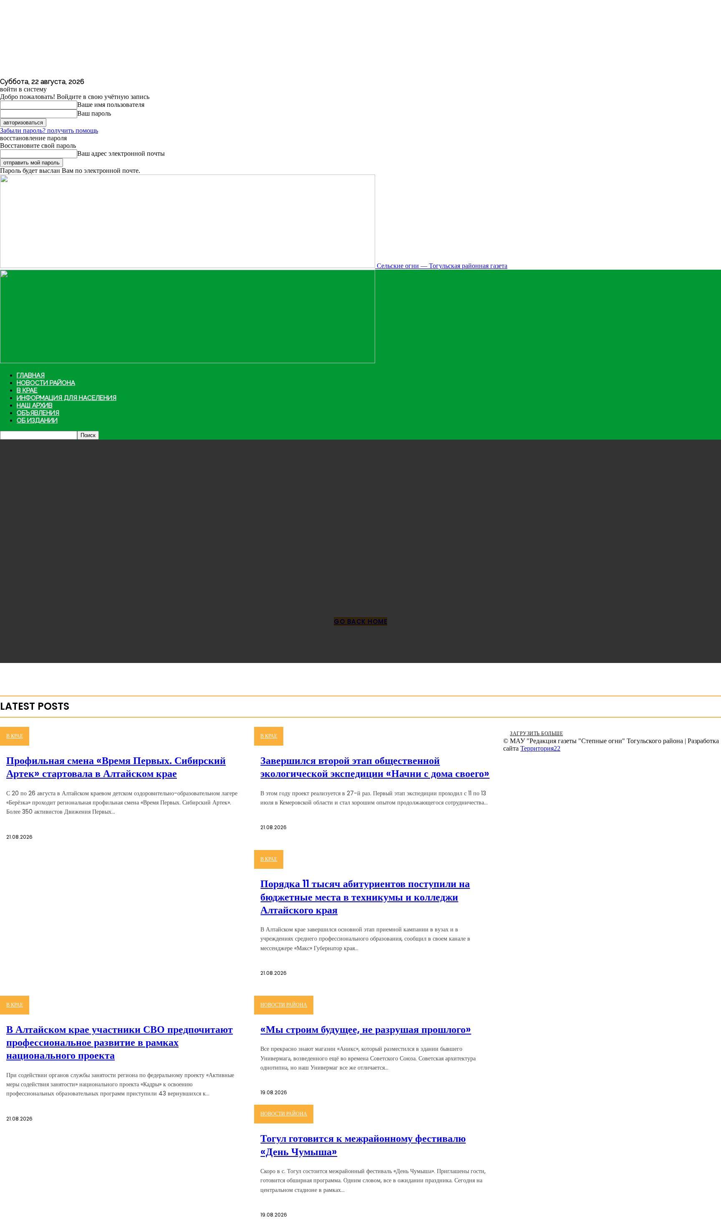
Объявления (38, 413)
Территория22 (540, 748)
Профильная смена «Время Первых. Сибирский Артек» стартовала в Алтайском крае (116, 767)
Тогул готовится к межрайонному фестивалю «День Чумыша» (363, 1144)
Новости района (46, 383)
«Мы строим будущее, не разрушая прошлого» (365, 1029)
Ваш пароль (94, 113)
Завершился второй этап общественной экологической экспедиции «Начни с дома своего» (374, 767)
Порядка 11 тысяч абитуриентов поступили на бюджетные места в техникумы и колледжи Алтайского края (365, 896)
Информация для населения (66, 398)
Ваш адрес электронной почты (121, 153)
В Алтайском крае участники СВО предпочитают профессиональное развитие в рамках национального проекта (119, 1042)
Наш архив (35, 405)
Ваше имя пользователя (110, 104)
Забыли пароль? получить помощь (49, 130)
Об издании (37, 420)
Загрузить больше (536, 733)
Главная (31, 375)
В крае (27, 390)
